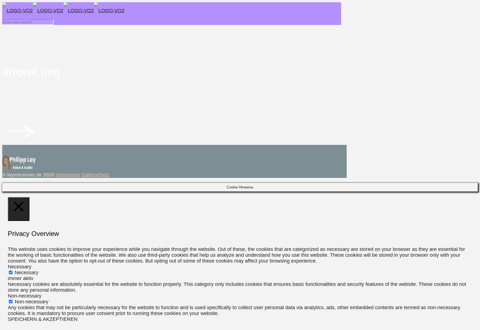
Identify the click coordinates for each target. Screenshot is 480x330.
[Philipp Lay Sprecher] (63, 10)
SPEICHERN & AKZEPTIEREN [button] (43, 319)
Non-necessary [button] (24, 296)
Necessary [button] (19, 266)
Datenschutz (95, 175)
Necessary (26, 272)
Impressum (68, 175)
